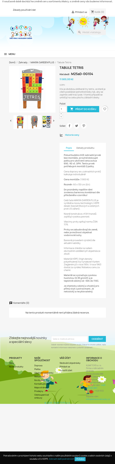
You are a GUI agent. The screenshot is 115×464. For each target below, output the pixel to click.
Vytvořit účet (66, 370)
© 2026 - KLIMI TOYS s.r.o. (57, 402)
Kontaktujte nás (42, 383)
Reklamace (39, 376)
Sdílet (69, 126)
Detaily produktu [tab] (85, 147)
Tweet (76, 126)
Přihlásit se (65, 366)
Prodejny (38, 391)
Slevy (11, 363)
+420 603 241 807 (95, 386)
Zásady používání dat (24, 9)
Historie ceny (72, 134)
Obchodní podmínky (43, 372)
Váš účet (65, 358)
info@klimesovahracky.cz (98, 399)
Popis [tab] (69, 147)
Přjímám (80, 459)
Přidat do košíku (83, 109)
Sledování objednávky (70, 363)
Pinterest (84, 126)
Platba (37, 369)
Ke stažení (39, 380)
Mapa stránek (40, 387)
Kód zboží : (65, 74)
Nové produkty (16, 366)
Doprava (38, 365)
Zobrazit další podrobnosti (61, 459)
